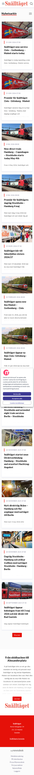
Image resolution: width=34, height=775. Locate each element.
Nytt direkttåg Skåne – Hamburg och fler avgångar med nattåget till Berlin (16, 510)
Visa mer (17, 635)
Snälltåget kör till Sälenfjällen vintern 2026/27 (14, 253)
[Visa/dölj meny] (3, 3)
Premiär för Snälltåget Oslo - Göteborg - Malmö (17, 99)
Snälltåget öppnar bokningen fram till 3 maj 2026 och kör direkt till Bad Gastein (17, 612)
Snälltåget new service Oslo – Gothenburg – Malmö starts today (16, 50)
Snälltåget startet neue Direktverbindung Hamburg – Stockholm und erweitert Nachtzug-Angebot (17, 460)
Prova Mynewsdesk (17, 762)
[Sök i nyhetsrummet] (31, 3)
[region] (17, 387)
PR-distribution (17, 759)
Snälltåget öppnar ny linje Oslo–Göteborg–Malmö (15, 355)
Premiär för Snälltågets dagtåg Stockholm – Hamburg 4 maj (16, 202)
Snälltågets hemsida (17, 739)
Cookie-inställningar (17, 403)
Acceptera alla (17, 398)
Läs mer (17, 699)
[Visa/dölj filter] (30, 13)
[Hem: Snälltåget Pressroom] (16, 3)
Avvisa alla (17, 394)
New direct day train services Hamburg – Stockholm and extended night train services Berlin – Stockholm (17, 410)
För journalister (17, 765)
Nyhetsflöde (17, 768)
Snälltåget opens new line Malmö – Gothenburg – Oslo (15, 304)
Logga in (17, 771)
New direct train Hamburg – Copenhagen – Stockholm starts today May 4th (16, 153)
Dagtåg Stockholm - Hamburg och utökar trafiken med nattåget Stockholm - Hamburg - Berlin (16, 562)
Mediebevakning (17, 756)
